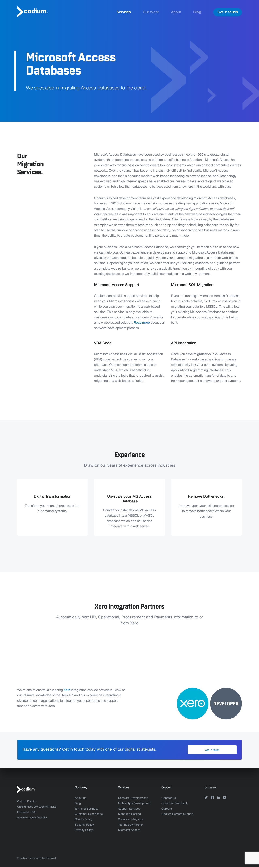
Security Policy (84, 825)
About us (80, 798)
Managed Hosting (129, 814)
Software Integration (131, 819)
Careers (166, 809)
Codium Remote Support (177, 814)
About (176, 12)
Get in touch (227, 12)
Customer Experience (89, 814)
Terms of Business (86, 809)
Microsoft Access (129, 830)
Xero (67, 690)
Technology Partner (130, 825)
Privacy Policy (84, 830)
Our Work (151, 12)
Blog (197, 12)
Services (124, 12)
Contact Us (168, 798)
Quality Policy (83, 819)
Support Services (129, 809)
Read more (142, 322)
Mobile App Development (134, 803)
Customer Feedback (174, 803)
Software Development (133, 798)
